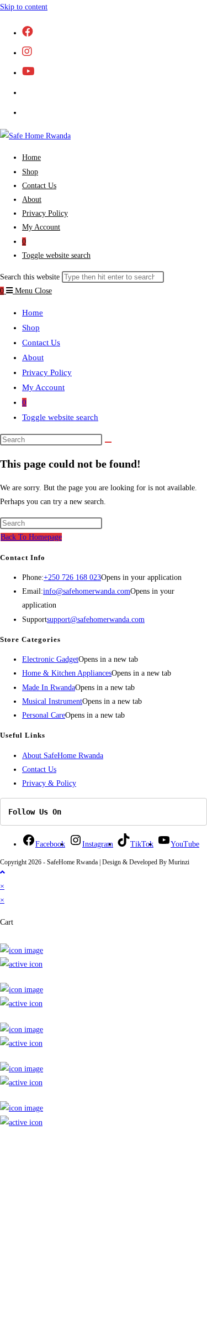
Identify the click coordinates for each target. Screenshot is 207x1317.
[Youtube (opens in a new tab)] (28, 71)
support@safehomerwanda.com (96, 619)
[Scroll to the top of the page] (2, 872)
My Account (43, 387)
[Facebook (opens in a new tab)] (27, 31)
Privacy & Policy (49, 783)
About (33, 357)
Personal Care (43, 715)
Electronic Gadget (50, 659)
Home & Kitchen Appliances (67, 673)
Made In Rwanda (48, 687)
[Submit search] (108, 442)
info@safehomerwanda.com (86, 591)
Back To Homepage (31, 537)
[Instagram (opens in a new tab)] (27, 51)
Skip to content (23, 7)
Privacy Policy (47, 372)
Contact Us (41, 342)
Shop (31, 327)
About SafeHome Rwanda (62, 755)
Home (32, 312)
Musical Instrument (52, 701)
